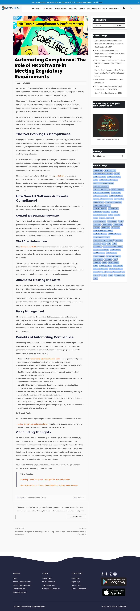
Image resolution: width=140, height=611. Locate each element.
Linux (96, 250)
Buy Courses (47, 9)
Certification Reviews (100, 215)
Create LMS (36, 9)
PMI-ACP (97, 262)
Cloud (102, 218)
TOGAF (104, 275)
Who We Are (46, 578)
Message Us (76, 578)
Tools (44, 498)
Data (121, 221)
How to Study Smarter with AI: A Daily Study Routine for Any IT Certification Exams (109, 73)
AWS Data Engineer (117, 189)
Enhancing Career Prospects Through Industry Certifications (45, 480)
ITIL (109, 243)
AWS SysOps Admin (116, 196)
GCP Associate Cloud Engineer (103, 230)
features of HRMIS (28, 247)
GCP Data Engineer (114, 234)
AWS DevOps (116, 192)
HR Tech (81, 498)
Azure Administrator (106, 199)
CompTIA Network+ (99, 221)
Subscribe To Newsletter (51, 589)
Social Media (98, 272)
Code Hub (73, 9)
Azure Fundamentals (100, 208)
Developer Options (19, 592)
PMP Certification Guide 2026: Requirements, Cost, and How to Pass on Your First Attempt (109, 53)
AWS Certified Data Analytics (109, 180)
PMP (104, 262)
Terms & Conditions (79, 589)
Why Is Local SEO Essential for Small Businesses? (109, 81)
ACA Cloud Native (110, 170)
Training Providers (48, 585)
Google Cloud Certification (101, 237)
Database (97, 224)
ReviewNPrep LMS (19, 589)
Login (15, 578)
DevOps (96, 227)
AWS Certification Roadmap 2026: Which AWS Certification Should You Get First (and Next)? (109, 44)
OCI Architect (104, 250)
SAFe (96, 269)
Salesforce (104, 269)
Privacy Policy (76, 585)
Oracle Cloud (98, 259)
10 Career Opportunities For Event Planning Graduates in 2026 (108, 88)
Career (114, 211)
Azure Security (113, 208)
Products (113, 9)
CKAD (117, 215)
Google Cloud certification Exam (103, 240)
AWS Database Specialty (101, 189)
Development (118, 224)
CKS (95, 218)
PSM (95, 265)
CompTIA (109, 218)
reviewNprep (118, 265)
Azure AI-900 (119, 199)
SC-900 (112, 269)
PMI (115, 259)
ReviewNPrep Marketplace (22, 585)
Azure (96, 199)
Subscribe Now (76, 517)
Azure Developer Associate (102, 205)
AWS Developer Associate (101, 192)
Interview (97, 243)
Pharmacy (108, 259)
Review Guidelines (48, 582)
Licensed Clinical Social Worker (113, 246)
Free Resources (93, 9)
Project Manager (113, 262)
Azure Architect (98, 202)
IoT (104, 243)
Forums (82, 9)
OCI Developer (116, 250)
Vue (95, 278)
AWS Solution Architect (100, 196)
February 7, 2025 (23, 83)
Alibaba (103, 177)
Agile (95, 177)
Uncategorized (120, 275)
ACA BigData (98, 170)
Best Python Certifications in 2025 (108, 93)
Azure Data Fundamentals (113, 202)
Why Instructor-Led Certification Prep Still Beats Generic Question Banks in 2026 (110, 63)
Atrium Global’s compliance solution (33, 424)
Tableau (107, 272)
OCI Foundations (99, 253)
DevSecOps (105, 227)
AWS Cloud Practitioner (101, 186)
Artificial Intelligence (114, 177)
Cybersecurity (112, 221)
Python (102, 265)
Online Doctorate (99, 256)
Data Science (107, 224)
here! (101, 2)
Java (114, 243)
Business (106, 211)
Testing (96, 275)
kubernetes (97, 246)
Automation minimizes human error (45, 359)
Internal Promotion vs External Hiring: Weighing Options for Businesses (49, 485)
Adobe (117, 173)
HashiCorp (119, 240)
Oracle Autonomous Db (113, 256)
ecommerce (115, 227)
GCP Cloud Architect (100, 234)
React (109, 265)
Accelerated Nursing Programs (103, 173)
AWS (95, 180)
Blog (105, 9)
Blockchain (97, 211)
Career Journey (61, 9)
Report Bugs (76, 582)
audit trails (59, 176)
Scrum (120, 269)
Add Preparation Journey (22, 582)
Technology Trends (33, 498)
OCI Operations (111, 253)
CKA (111, 215)
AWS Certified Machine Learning (103, 183)
